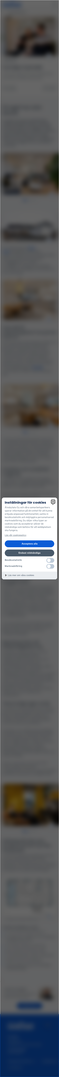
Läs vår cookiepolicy (15, 535)
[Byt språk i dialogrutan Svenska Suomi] (52, 502)
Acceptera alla (30, 543)
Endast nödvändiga (29, 552)
